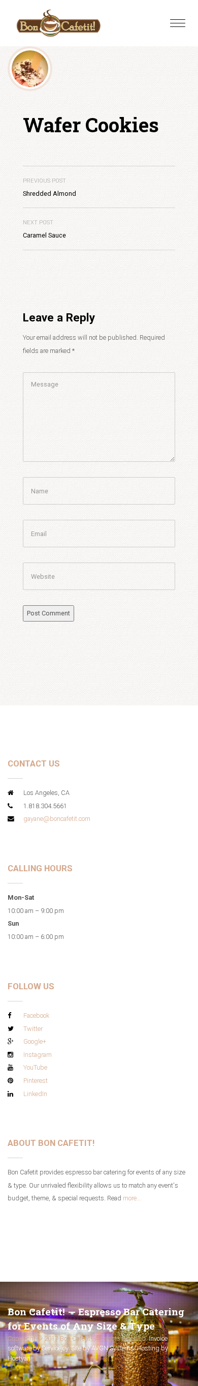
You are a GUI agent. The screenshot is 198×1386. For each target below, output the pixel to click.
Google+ (34, 1041)
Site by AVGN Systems (102, 1348)
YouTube (35, 1067)
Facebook (36, 1015)
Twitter (33, 1029)
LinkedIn (35, 1094)
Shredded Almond (49, 187)
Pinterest (35, 1080)
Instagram (37, 1054)
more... (132, 1198)
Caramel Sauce (44, 229)
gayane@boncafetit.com (56, 818)
